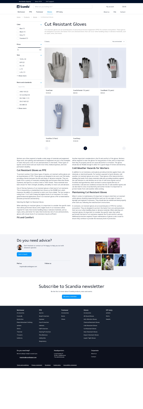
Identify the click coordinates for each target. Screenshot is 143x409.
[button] (29, 24)
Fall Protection (43, 328)
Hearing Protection (45, 332)
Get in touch (22, 254)
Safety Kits (42, 338)
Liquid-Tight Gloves (90, 338)
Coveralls (19, 316)
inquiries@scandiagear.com (28, 266)
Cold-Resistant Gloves (90, 325)
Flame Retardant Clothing (24, 322)
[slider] (17, 47)
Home (18, 17)
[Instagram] (49, 266)
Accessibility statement (70, 365)
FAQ (115, 12)
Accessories (20, 313)
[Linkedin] (125, 365)
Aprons (41, 313)
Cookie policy (57, 365)
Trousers (20, 335)
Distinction (20, 319)
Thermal (19, 332)
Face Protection (44, 322)
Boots (63, 316)
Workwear (21, 12)
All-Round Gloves (89, 316)
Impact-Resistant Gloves (91, 335)
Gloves (49, 12)
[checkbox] (29, 28)
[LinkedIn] (53, 266)
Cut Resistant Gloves (90, 328)
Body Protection (44, 316)
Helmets (41, 325)
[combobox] (62, 7)
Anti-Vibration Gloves (90, 319)
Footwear (39, 12)
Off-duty (59, 12)
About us (106, 12)
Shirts (19, 328)
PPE (30, 12)
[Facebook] (46, 266)
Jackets (19, 325)
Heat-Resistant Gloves (90, 332)
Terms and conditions (23, 365)
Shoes (63, 319)
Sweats (108, 319)
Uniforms (19, 338)
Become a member (70, 296)
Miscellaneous (43, 335)
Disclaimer (48, 365)
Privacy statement (37, 365)
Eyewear (41, 319)
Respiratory (42, 341)
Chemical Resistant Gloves (92, 322)
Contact (122, 12)
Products (27, 17)
